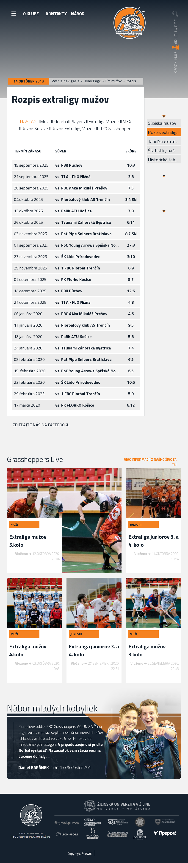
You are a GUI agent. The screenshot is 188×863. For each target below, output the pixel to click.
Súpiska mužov (162, 123)
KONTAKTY (56, 13)
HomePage (92, 81)
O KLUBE (31, 13)
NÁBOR (77, 13)
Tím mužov (113, 81)
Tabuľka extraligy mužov (164, 141)
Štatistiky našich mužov (164, 150)
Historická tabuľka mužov (164, 159)
